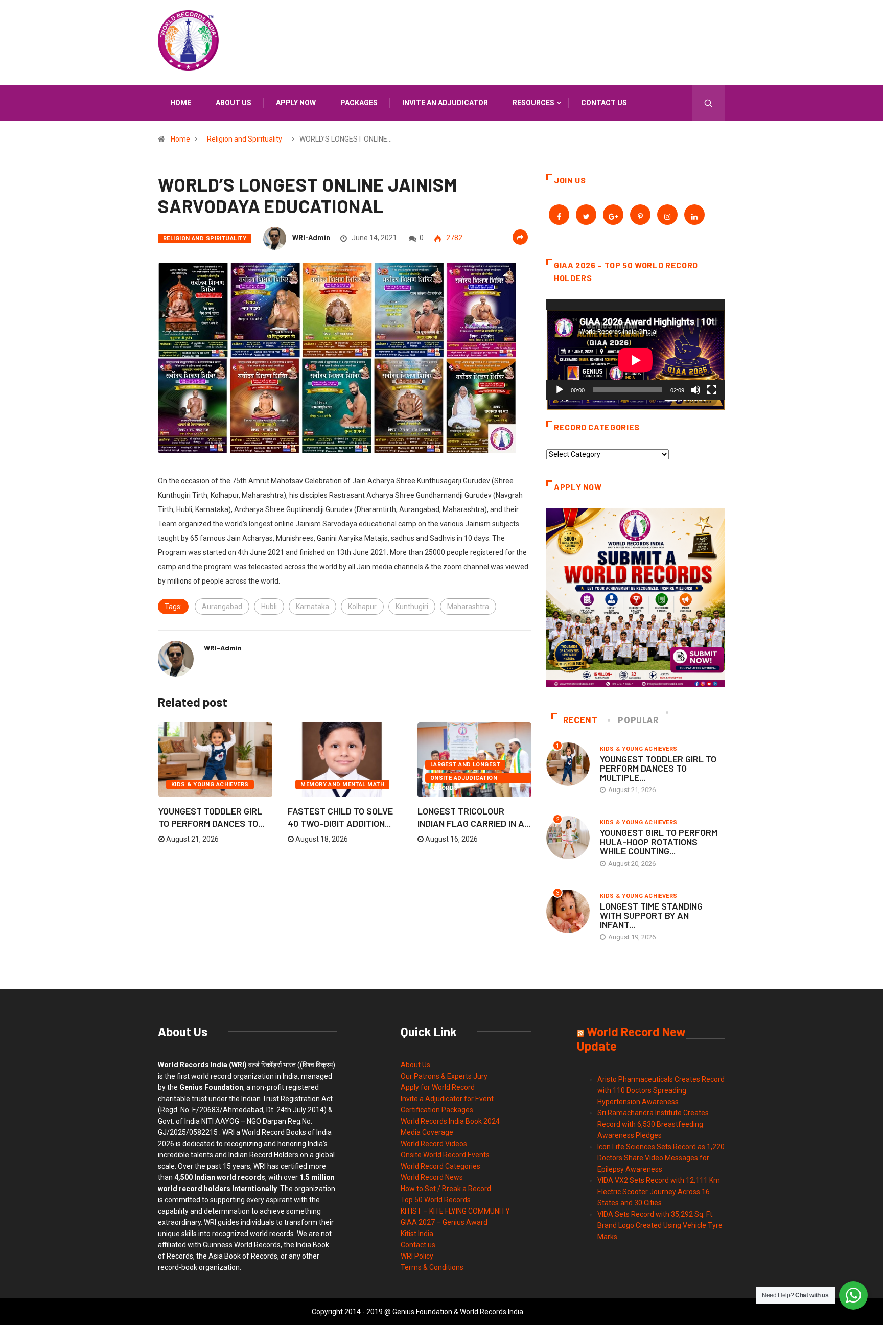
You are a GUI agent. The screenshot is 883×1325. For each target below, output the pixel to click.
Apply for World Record (438, 1087)
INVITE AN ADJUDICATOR (445, 103)
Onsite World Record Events (445, 1155)
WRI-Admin (311, 238)
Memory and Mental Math (342, 784)
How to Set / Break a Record (446, 1188)
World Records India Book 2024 (450, 1121)
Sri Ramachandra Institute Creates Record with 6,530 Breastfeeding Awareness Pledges (653, 1124)
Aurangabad (222, 606)
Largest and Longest (465, 764)
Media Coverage (427, 1132)
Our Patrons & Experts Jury (444, 1076)
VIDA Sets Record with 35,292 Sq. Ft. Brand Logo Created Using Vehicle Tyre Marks (660, 1225)
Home (180, 103)
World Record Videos (434, 1144)
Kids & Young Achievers (210, 784)
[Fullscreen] (712, 390)
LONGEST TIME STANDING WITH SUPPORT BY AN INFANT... (651, 915)
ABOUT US (233, 103)
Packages (359, 103)
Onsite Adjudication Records (463, 779)
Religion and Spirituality (244, 139)
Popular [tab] (638, 720)
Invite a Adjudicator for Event (447, 1099)
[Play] (559, 390)
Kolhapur (362, 606)
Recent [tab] (580, 720)
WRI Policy (417, 1256)
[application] (635, 349)
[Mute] (695, 390)
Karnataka (312, 606)
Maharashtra (468, 606)
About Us (415, 1065)
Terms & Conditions (432, 1267)
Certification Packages (437, 1110)
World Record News (432, 1177)
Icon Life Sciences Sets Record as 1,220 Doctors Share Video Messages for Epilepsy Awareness (661, 1158)
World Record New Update (631, 1038)
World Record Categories (440, 1166)
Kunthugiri (412, 606)
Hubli (269, 606)
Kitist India (417, 1233)
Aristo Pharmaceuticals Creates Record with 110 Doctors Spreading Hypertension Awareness (661, 1090)
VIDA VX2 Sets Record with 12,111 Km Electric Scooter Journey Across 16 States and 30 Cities (658, 1191)
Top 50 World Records (436, 1200)
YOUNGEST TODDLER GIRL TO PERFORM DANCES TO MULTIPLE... (658, 768)
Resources (533, 103)
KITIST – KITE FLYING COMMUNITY (455, 1211)
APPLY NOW (296, 103)
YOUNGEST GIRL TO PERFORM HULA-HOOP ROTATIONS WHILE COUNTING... (658, 841)
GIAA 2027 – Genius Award (444, 1222)
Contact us (604, 103)
